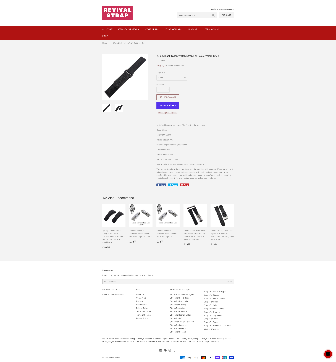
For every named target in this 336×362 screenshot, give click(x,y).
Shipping (160, 65)
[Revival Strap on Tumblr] (174, 351)
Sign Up (228, 282)
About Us (140, 294)
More (105, 36)
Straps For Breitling (178, 305)
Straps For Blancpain (179, 301)
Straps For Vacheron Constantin (217, 325)
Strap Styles (152, 29)
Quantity (160, 84)
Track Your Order (143, 311)
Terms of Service (143, 315)
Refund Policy (142, 318)
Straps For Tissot (211, 319)
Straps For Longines (178, 325)
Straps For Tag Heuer (213, 315)
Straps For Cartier (177, 308)
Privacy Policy (142, 308)
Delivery (139, 301)
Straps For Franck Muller (180, 315)
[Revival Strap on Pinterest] (165, 351)
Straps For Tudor (211, 322)
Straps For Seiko (211, 305)
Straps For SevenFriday (214, 308)
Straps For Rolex (211, 302)
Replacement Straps (128, 29)
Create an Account (226, 9)
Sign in (213, 9)
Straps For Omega (178, 328)
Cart (228, 15)
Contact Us (141, 298)
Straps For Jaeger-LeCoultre (182, 322)
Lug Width (193, 29)
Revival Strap (114, 358)
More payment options (167, 112)
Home (104, 43)
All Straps (107, 29)
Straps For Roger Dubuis (214, 298)
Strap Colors (212, 29)
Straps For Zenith (211, 329)
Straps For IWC (176, 318)
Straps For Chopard (178, 311)
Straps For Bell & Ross (179, 298)
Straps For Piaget (211, 295)
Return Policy (142, 305)
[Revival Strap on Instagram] (170, 351)
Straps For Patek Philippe (214, 291)
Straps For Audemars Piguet (182, 294)
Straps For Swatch (212, 312)
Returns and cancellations (113, 294)
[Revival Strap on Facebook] (160, 351)
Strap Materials (173, 29)
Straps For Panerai (178, 332)
